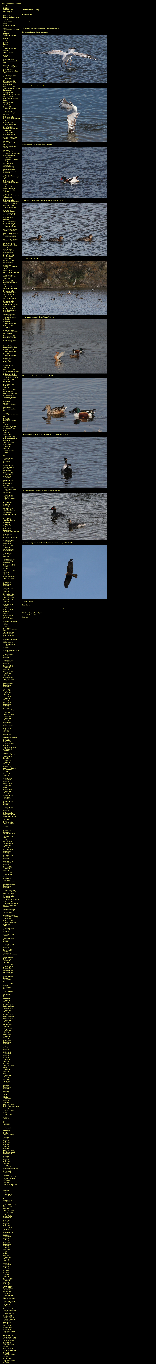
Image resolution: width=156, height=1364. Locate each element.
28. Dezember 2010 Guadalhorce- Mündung (9, 886)
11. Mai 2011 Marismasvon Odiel (7, 730)
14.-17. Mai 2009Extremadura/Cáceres (9, 1349)
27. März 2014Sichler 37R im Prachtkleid (11, 271)
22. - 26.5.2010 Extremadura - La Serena (7, 1081)
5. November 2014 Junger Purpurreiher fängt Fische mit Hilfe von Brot (11, 201)
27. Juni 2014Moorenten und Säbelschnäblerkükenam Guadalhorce (9, 250)
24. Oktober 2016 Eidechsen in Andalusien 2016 (10, 61)
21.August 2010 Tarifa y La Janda (8, 1005)
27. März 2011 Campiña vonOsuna (7, 785)
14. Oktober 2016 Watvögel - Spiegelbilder (10, 66)
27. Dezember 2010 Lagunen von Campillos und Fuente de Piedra (11, 891)
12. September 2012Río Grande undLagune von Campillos (10, 391)
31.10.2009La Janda (6, 1275)
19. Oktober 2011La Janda (8, 600)
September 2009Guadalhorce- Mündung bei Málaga (8, 1281)
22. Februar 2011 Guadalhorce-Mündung (8, 808)
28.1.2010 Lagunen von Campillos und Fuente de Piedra (10, 1184)
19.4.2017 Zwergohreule (7, 39)
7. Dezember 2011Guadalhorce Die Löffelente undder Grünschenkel (8, 548)
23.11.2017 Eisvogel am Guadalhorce (11, 16)
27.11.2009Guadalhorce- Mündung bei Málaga (7, 1245)
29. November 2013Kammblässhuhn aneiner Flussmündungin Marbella (9, 309)
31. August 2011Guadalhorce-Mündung (8, 656)
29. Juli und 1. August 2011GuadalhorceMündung (7, 692)
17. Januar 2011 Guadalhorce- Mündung (8, 857)
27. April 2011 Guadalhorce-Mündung (7, 762)
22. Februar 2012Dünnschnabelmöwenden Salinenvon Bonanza (9, 490)
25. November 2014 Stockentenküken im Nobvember (9, 171)
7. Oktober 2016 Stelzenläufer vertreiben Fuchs (10, 71)
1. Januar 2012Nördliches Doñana (9, 519)
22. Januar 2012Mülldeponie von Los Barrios (9, 514)
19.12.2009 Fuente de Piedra (8, 1209)
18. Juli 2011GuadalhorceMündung (7, 704)
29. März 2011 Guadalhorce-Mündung (7, 779)
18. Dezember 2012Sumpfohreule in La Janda (11, 370)
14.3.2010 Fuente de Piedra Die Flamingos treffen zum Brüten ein (9, 1151)
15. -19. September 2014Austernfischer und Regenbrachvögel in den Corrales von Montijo (10, 224)
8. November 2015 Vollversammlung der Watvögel (9, 112)
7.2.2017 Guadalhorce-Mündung (10, 47)
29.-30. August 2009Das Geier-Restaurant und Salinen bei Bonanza (9, 1303)
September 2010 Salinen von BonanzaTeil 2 (8, 986)
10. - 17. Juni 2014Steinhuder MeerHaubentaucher (9, 256)
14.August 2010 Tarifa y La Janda (8, 1015)
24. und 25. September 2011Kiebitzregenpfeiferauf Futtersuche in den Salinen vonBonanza (10, 633)
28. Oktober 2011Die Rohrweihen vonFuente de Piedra (9, 595)
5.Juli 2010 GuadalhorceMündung (7, 1048)
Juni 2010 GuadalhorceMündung (7, 1059)
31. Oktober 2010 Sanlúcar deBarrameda (8, 930)
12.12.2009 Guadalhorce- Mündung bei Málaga (7, 1223)
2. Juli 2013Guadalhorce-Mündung (10, 354)
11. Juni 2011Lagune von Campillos (10, 709)
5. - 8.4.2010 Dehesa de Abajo (8, 1109)
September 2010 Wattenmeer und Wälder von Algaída (9, 972)
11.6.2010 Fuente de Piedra (8, 1064)
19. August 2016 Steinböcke (8, 103)
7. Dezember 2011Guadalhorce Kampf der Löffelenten (10, 536)
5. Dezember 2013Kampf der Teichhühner (10, 287)
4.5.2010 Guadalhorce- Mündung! (7, 1098)
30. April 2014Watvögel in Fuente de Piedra (10, 266)
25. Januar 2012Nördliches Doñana (9, 509)
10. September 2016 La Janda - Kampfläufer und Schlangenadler (11, 88)
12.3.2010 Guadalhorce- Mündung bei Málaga (7, 1159)
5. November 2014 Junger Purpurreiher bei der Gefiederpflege (11, 195)
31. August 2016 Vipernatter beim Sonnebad (11, 93)
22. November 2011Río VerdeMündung (9, 572)
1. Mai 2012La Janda (6, 431)
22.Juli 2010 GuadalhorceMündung (7, 1042)
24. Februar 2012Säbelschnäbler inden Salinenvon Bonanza (8, 468)
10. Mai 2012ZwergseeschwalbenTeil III (9, 409)
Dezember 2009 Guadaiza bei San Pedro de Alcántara (8, 1215)
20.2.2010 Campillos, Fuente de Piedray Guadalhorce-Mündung (10, 1166)
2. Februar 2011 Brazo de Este (8, 827)
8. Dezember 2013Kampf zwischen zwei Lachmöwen (9, 276)
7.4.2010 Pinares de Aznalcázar (6, 1123)
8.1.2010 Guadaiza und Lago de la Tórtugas (9, 1194)
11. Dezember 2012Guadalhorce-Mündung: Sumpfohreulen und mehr (10, 375)
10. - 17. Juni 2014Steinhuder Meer (9, 261)
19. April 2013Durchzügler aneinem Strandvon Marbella (7, 360)
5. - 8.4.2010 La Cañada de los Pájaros (7, 1128)
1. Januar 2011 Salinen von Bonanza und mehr (9, 880)
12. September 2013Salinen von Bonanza (9, 341)
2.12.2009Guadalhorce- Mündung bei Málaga (7, 1237)
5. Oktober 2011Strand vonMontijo (8, 611)
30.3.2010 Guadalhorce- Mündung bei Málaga (7, 1139)
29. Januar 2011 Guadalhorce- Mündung (8, 845)
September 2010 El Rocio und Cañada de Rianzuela (8, 960)
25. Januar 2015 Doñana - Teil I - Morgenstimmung (8, 165)
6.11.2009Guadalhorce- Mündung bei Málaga (7, 1265)
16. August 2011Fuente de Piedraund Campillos (8, 679)
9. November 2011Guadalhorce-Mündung (8, 584)
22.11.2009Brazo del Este (6, 1251)
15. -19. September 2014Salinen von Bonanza (10, 240)
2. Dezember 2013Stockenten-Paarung (9, 297)
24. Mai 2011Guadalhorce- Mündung (7, 718)
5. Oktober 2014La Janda (8, 218)
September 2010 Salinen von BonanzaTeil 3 (8, 979)
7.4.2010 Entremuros (6, 1118)
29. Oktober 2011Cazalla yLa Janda (8, 589)
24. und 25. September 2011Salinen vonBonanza (10, 624)
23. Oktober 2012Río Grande (8, 380)
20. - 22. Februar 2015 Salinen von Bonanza (10, 138)
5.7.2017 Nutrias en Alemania (9, 24)
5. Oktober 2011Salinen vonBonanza (8, 605)
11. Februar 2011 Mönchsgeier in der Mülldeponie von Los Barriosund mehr (9, 816)
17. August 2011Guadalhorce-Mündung (8, 673)
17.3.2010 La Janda (6, 1145)
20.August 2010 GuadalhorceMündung (8, 1010)
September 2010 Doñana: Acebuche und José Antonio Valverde (10, 952)
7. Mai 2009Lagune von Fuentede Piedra (9, 1354)
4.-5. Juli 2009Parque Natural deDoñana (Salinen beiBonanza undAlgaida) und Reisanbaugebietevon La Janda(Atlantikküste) (9, 1321)
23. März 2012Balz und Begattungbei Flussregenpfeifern (10, 436)
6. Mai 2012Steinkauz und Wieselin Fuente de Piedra (9, 426)
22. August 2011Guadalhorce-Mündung (8, 667)
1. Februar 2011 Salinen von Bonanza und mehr (9, 832)
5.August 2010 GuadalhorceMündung (7, 1030)
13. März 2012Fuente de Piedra (8, 441)
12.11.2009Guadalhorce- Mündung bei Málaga (7, 1258)
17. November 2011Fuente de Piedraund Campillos (9, 578)
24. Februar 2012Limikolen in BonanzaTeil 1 (8, 460)
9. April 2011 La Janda (7, 774)
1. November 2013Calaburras (8, 326)
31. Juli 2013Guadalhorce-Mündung (10, 346)
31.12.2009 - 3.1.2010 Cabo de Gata (9, 1205)
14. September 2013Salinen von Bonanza (9, 336)
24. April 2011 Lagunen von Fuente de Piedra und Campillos (9, 769)
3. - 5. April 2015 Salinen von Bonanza (9, 133)
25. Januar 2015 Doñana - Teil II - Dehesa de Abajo (10, 159)
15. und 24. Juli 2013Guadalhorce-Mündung (10, 350)
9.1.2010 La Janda (6, 1189)
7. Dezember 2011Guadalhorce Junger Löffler (8, 541)
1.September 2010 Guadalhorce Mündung (8, 1000)
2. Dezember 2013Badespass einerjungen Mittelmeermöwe (10, 302)
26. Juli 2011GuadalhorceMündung (7, 698)
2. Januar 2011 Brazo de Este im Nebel (7, 874)
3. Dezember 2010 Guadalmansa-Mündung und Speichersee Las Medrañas (10, 904)
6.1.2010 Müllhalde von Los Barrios (7, 1200)
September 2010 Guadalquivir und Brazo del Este (8, 966)
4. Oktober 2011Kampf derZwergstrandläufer (8, 617)
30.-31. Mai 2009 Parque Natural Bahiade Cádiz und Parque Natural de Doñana (9, 1338)
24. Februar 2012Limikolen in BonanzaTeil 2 (8, 453)
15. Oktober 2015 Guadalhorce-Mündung (10, 123)
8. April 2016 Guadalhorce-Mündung (10, 107)
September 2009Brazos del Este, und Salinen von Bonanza (8, 1289)
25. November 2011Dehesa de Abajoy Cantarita (9, 560)
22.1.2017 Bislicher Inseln (8, 51)
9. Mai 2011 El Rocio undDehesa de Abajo (8, 741)
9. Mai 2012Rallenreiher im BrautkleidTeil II (11, 414)
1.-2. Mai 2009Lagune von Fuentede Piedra (9, 1360)
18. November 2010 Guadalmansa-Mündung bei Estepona (10, 916)
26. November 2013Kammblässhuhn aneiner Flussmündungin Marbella (9, 317)
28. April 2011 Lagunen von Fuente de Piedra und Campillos (9, 756)
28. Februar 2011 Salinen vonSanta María (8, 797)
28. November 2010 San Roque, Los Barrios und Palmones (10, 911)
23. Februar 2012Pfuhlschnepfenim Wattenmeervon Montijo (8, 483)
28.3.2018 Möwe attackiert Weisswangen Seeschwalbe (8, 10)
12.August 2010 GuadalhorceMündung (8, 1020)
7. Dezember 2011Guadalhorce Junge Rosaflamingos (9, 524)
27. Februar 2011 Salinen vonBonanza (8, 803)
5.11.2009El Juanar (6, 1271)
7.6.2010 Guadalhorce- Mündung (7, 1069)
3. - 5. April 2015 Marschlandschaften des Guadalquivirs (10, 128)
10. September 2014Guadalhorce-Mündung (10, 244)
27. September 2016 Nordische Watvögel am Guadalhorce (10, 76)
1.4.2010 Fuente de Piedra (8, 1133)
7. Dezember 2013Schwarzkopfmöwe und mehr (10, 282)
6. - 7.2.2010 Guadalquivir (7, 1171)
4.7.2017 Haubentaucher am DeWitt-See (11, 29)
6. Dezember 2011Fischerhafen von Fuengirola (8, 555)
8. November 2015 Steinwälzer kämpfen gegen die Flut (11, 118)
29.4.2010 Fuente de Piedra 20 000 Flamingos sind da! (11, 1104)
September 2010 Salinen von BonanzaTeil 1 (8, 993)
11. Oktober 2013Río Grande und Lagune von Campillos (10, 331)
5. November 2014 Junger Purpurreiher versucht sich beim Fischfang (9, 189)
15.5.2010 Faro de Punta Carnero (7, 1092)
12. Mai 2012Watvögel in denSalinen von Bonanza (9, 403)
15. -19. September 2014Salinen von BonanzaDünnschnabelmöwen (10, 235)
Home (5, 5)
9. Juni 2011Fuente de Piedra (8, 713)
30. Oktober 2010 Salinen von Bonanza (8, 940)
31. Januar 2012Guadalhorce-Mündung (8, 504)
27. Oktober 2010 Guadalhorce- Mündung (8, 945)
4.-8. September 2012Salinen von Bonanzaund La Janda (9, 397)
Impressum (25, 617)
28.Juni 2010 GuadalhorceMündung (7, 1053)
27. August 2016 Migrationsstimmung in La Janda (11, 98)
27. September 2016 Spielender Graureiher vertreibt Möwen (9, 82)
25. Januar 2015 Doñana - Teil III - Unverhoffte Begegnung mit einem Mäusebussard (11, 153)
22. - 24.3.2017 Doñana (7, 43)
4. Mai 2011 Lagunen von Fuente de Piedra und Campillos (9, 748)
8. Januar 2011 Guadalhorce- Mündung (7, 868)
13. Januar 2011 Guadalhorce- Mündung (8, 862)
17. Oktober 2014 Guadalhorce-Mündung (10, 206)
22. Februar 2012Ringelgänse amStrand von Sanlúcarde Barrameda (9, 497)
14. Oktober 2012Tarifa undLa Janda (8, 385)
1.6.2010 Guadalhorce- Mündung (7, 1075)
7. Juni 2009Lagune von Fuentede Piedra (9, 1331)
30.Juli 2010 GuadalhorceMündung (7, 1036)
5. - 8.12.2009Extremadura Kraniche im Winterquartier (8, 1230)
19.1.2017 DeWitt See (6, 56)
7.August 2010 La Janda (7, 1025)
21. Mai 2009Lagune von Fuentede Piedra (9, 1344)
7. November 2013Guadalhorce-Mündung (10, 322)
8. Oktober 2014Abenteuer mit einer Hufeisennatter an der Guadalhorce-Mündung (10, 212)
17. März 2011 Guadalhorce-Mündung (7, 791)
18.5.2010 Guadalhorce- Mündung (7, 1087)
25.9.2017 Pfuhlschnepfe (7, 20)
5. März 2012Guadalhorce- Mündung (7, 446)
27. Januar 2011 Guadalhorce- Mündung (8, 851)
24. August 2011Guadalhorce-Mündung (8, 661)
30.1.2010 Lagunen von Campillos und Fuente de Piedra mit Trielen (10, 1178)
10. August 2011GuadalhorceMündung (8, 685)
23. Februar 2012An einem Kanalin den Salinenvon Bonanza (8, 475)
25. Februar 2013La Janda (8, 366)
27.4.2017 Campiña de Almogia (9, 34)
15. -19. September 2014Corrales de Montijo (10, 230)
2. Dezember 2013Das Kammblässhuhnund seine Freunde (9, 292)
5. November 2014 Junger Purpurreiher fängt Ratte (11, 176)
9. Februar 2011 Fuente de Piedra (8, 822)
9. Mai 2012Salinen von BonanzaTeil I (9, 420)
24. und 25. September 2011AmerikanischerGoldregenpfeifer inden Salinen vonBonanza (10, 643)
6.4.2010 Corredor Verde (7, 1113)
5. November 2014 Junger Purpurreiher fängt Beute (11, 182)
